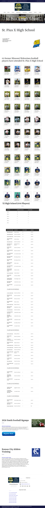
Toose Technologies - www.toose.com (13, 507)
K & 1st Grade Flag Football (13, 492)
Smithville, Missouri (17, 345)
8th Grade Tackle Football (12, 502)
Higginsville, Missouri (17, 387)
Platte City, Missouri (17, 298)
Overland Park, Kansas (17, 312)
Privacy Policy (30, 506)
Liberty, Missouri (16, 232)
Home (5, 12)
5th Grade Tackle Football (12, 498)
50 (22, 234)
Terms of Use (24, 506)
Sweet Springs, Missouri (17, 400)
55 (22, 232)
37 (22, 236)
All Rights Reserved (19, 506)
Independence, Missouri (17, 347)
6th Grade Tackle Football (12, 499)
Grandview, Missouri (17, 355)
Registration (18, 12)
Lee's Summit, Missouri (17, 253)
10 (22, 253)
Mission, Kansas (16, 301)
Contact (40, 12)
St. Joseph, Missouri (17, 325)
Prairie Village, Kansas (17, 278)
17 (22, 247)
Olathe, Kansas (16, 263)
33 (22, 241)
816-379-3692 (23, 480)
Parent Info (24, 12)
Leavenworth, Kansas (17, 319)
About (8, 12)
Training (30, 12)
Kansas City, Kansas (17, 309)
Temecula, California (17, 275)
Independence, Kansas (17, 307)
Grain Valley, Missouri (17, 322)
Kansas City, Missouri (17, 234)
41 (22, 295)
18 (22, 244)
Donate (35, 12)
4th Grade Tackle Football (12, 496)
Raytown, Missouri (17, 304)
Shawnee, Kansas (16, 269)
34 (22, 239)
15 (22, 250)
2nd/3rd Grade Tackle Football (13, 495)
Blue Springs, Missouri (17, 256)
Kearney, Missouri (16, 333)
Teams (13, 12)
